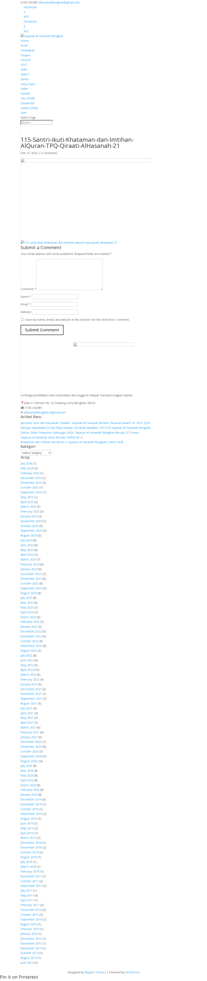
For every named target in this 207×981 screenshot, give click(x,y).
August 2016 (29, 924)
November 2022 (31, 636)
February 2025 (30, 511)
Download (27, 103)
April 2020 (27, 780)
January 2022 (29, 684)
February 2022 (30, 679)
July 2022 (26, 655)
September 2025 (31, 492)
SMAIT (25, 74)
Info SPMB (28, 98)
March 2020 (28, 785)
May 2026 (27, 468)
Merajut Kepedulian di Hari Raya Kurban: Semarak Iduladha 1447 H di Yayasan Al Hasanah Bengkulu (86, 428)
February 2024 (30, 564)
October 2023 (30, 583)
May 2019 (27, 828)
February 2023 (30, 622)
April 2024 (27, 554)
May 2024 (27, 550)
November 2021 (31, 694)
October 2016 (30, 914)
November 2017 (31, 876)
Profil (24, 45)
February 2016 (30, 929)
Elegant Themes (95, 972)
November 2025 (31, 482)
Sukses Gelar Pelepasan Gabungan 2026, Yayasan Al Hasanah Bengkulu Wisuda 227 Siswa (79, 432)
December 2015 (31, 938)
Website (26, 312)
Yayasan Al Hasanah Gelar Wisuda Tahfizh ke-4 (51, 437)
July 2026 (26, 463)
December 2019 (31, 799)
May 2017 (27, 895)
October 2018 (30, 852)
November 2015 (31, 943)
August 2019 (29, 818)
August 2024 (29, 535)
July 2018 (26, 862)
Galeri (24, 89)
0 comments (49, 153)
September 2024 (31, 530)
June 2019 (27, 823)
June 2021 (27, 713)
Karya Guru (28, 84)
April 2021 (27, 722)
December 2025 (31, 478)
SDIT (24, 65)
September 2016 (31, 919)
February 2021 (30, 732)
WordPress (132, 972)
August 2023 (29, 593)
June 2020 (27, 770)
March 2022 (28, 674)
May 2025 (27, 497)
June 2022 (27, 660)
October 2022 (30, 641)
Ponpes (26, 55)
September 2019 (31, 814)
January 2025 (29, 516)
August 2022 (29, 650)
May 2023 (27, 607)
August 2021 (29, 703)
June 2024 (27, 545)
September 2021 (31, 698)
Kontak (25, 93)
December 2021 (31, 689)
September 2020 (31, 756)
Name (26, 296)
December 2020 (31, 742)
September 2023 (31, 588)
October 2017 (30, 881)
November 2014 (31, 948)
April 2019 (27, 833)
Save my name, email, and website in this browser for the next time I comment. (77, 319)
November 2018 (31, 847)
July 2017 (26, 890)
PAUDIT (26, 60)
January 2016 (29, 934)
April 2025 (27, 502)
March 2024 (28, 559)
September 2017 (31, 886)
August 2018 (29, 857)
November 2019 (31, 804)
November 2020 (31, 746)
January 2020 (29, 794)
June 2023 (27, 602)
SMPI (24, 69)
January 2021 (29, 737)
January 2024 (29, 569)
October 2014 (30, 953)
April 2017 (27, 900)
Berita (25, 79)
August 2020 (29, 761)
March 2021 (28, 727)
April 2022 (27, 670)
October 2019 (30, 809)
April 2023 (27, 612)
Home (25, 41)
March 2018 (28, 866)
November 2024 (31, 521)
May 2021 (27, 718)
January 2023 (29, 626)
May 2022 (27, 665)
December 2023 (31, 574)
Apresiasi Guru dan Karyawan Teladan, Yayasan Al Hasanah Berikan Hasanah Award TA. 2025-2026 (85, 423)
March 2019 (28, 838)
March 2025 (28, 506)
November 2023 (31, 578)
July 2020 (26, 766)
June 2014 (27, 962)
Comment (28, 289)
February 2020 (30, 790)
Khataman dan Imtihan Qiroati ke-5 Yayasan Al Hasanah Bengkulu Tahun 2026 (72, 442)
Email (25, 304)
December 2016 (31, 910)
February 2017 (30, 905)
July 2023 (26, 598)
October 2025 (30, 487)
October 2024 (30, 526)
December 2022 (31, 631)
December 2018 (31, 842)
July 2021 (26, 708)
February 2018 (30, 871)
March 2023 (28, 617)
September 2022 (31, 646)
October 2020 (30, 751)
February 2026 (30, 473)
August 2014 (29, 958)
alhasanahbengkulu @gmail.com (45, 412)
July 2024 (26, 540)
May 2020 (27, 775)
